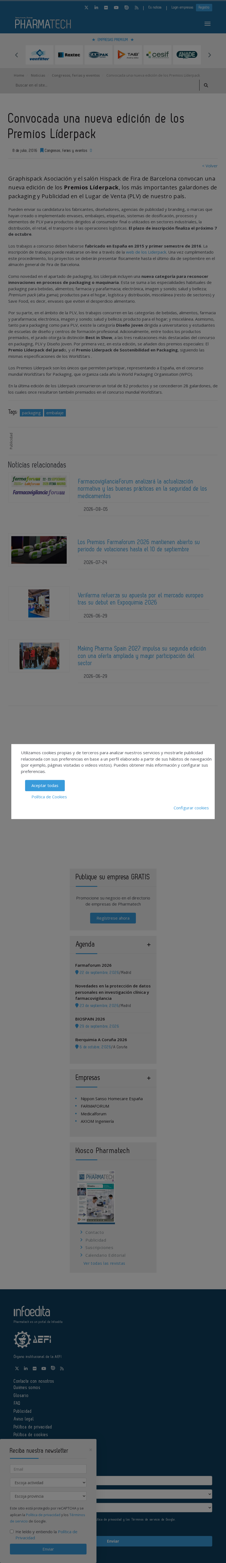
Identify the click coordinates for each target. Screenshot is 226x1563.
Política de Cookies (49, 796)
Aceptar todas (44, 785)
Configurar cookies (191, 807)
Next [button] (209, 55)
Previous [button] (16, 55)
